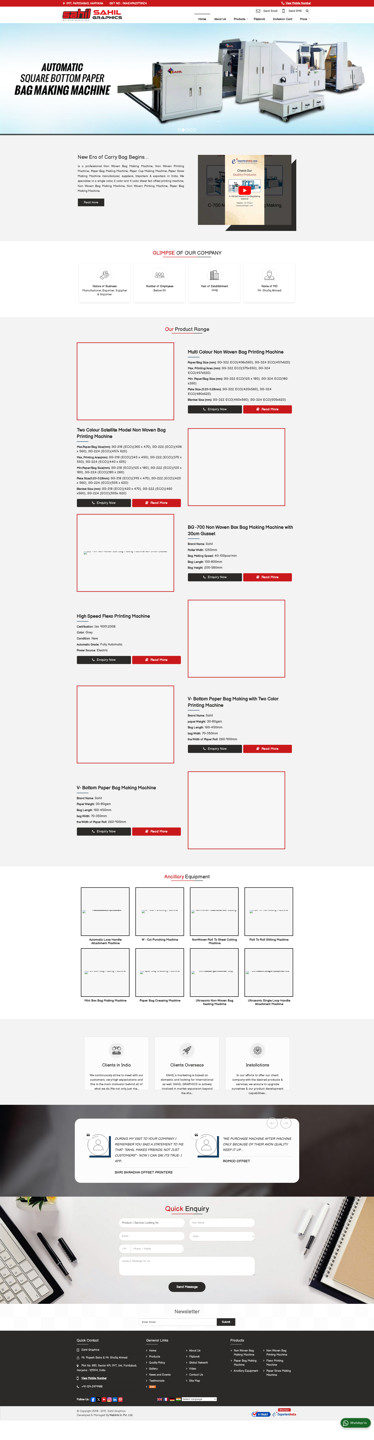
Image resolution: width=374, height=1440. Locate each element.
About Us (220, 19)
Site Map (194, 1380)
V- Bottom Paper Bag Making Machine (116, 788)
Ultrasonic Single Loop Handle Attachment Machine (269, 1002)
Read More (269, 409)
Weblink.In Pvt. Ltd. (121, 1415)
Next (285, 1123)
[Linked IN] (115, 1399)
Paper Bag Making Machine (245, 1362)
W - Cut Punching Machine (160, 940)
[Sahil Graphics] (92, 15)
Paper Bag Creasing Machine (160, 1000)
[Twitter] (98, 1399)
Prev (272, 1123)
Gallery (153, 1368)
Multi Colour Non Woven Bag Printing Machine (236, 352)
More (303, 19)
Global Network (198, 1362)
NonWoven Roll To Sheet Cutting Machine (214, 941)
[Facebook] (93, 1399)
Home (202, 19)
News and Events (160, 1374)
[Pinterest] (120, 1399)
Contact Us (196, 1374)
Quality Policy (157, 1362)
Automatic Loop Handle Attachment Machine (105, 941)
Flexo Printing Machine (274, 1362)
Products (239, 19)
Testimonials (156, 1380)
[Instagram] (109, 1399)
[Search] (306, 11)
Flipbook (259, 19)
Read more (91, 202)
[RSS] (152, 1387)
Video (192, 1368)
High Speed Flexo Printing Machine (113, 616)
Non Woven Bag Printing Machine (276, 1352)
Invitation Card (282, 19)
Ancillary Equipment (246, 1370)
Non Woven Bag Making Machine (244, 1352)
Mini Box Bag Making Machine (105, 1000)
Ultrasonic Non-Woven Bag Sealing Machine (214, 1002)
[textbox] (152, 1223)
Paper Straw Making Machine (278, 1373)
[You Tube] (104, 1399)
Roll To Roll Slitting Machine (269, 940)
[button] (298, 3)
